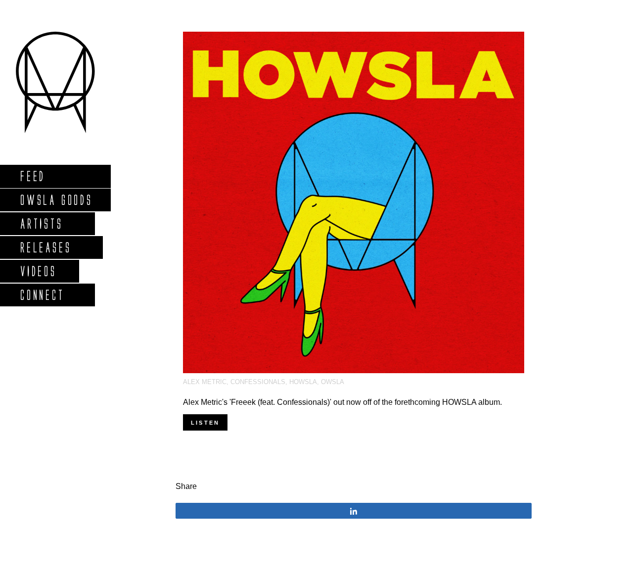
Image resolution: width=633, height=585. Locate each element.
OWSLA (332, 382)
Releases (45, 247)
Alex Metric (204, 382)
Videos (38, 271)
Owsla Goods (56, 199)
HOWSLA (303, 382)
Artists (41, 223)
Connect (42, 294)
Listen (205, 423)
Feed (32, 176)
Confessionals (257, 382)
